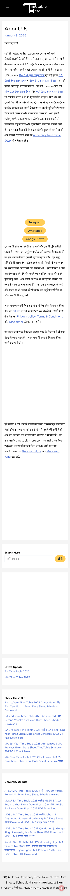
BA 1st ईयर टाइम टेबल (32, 75)
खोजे (60, 558)
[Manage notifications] (61, 888)
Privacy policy (26, 316)
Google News (35, 239)
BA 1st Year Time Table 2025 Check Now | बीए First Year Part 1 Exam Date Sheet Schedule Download (32, 706)
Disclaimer (16, 322)
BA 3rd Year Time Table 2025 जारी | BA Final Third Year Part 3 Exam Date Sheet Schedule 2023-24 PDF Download (34, 733)
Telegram (35, 222)
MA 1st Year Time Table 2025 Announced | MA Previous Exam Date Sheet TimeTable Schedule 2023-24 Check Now (33, 747)
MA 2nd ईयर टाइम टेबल (49, 91)
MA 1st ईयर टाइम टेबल (17, 91)
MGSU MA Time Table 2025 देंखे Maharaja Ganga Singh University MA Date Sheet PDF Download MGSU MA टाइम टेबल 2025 (34, 832)
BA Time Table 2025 (16, 671)
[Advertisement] (35, 183)
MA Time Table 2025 (17, 677)
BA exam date (31, 451)
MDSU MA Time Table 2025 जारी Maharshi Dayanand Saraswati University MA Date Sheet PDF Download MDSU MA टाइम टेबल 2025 (33, 818)
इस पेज (16, 311)
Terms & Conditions (50, 316)
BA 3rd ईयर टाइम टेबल (43, 80)
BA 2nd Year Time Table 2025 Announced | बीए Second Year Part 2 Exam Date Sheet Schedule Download (32, 720)
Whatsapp (35, 230)
